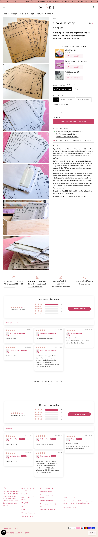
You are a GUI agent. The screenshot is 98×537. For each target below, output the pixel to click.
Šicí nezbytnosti (10, 14)
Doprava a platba (46, 492)
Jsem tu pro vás (84, 284)
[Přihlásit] (93, 506)
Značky (23, 506)
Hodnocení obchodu (28, 513)
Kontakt (24, 494)
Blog (23, 510)
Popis (55, 145)
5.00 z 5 (24, 308)
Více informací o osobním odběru (67, 136)
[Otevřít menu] (5, 7)
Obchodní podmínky (47, 501)
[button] (38, 304)
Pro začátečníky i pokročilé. (61, 287)
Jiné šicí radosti (27, 14)
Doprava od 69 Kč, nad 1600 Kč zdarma (73, 141)
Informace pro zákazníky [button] (28, 489)
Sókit (55, 18)
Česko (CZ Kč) (10, 528)
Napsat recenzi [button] (79, 309)
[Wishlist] (3, 532)
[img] (10, 330)
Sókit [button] (5, 488)
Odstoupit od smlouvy (47, 510)
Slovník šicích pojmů (28, 516)
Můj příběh (25, 503)
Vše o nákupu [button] (46, 488)
